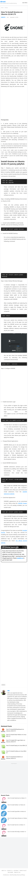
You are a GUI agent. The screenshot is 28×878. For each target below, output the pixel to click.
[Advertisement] (14, 103)
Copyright (16, 870)
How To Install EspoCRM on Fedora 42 (17, 811)
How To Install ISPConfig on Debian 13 (17, 831)
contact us (20, 558)
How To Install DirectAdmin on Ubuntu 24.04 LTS (14, 757)
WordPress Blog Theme (15, 875)
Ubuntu (6, 7)
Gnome (3, 684)
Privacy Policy (23, 870)
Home (2, 7)
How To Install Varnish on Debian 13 (16, 824)
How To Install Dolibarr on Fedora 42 (16, 804)
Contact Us (10, 870)
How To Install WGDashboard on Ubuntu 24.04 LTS (15, 730)
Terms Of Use (17, 872)
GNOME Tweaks (22, 503)
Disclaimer (10, 872)
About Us (4, 870)
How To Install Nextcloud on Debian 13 (17, 798)
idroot (3, 1)
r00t (8, 17)
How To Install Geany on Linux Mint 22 (16, 745)
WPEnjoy (23, 875)
